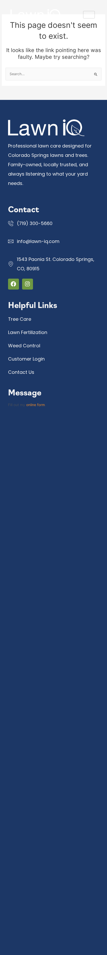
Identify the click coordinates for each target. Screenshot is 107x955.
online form (35, 405)
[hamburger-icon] (89, 14)
